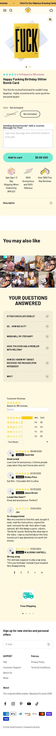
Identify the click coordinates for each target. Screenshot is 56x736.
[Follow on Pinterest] (21, 704)
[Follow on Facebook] (5, 704)
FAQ (5, 662)
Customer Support (12, 667)
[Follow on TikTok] (37, 704)
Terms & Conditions (40, 667)
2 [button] (21, 572)
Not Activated (30, 114)
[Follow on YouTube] (29, 704)
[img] (23, 451)
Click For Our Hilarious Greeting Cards (37, 3)
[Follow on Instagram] (13, 704)
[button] (10, 74)
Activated (11, 114)
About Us (7, 672)
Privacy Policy (37, 662)
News (5, 678)
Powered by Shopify (31, 727)
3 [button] (28, 572)
